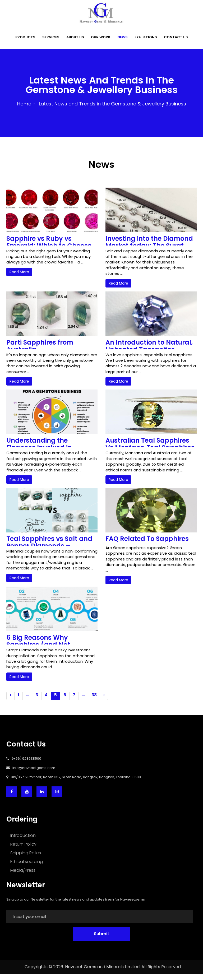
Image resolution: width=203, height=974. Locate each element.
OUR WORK (100, 37)
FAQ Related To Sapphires (147, 538)
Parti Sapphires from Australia (39, 346)
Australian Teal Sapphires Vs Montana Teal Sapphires (150, 444)
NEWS (122, 37)
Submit (101, 933)
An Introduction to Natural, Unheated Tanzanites (149, 346)
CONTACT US (176, 37)
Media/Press (22, 870)
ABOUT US (75, 37)
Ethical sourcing (26, 862)
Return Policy (23, 844)
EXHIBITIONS (146, 37)
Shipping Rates (25, 853)
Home (24, 103)
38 (94, 695)
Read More (19, 272)
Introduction (23, 835)
